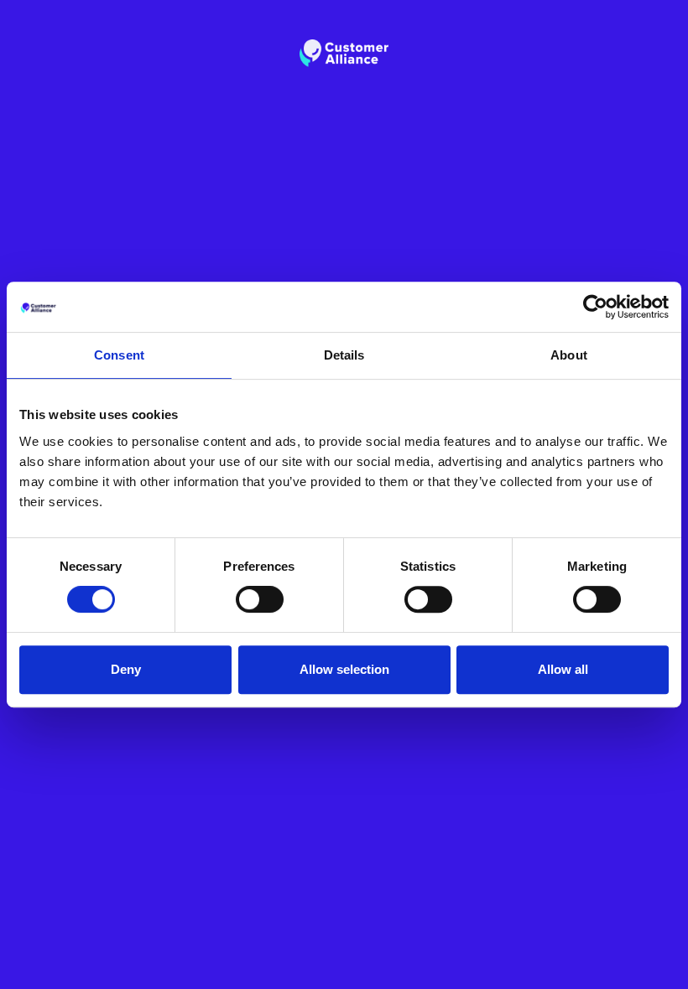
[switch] (260, 599)
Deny (126, 669)
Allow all (563, 669)
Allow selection (344, 669)
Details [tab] (344, 355)
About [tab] (568, 355)
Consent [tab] (119, 355)
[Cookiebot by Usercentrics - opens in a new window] (595, 306)
